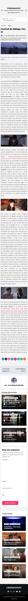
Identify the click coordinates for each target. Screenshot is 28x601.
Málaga (9, 25)
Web (3, 495)
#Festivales (11, 39)
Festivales (3, 25)
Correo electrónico (7, 488)
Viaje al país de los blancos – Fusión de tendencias (12, 543)
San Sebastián (14, 398)
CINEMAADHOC (14, 8)
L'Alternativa (20, 432)
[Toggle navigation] (2, 10)
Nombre (4, 481)
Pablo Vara (21, 311)
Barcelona (6, 432)
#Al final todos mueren (16, 38)
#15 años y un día (6, 38)
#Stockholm (17, 39)
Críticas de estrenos (15, 524)
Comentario (5, 459)
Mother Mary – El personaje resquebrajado (12, 527)
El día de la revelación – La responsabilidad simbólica (12, 574)
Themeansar (14, 598)
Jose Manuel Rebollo (10, 35)
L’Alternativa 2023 (8, 435)
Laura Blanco (9, 437)
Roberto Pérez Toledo (12, 311)
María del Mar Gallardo (11, 404)
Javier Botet (15, 308)
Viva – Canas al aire (10, 560)
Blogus (21, 596)
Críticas (6, 524)
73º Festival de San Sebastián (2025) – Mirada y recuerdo (12, 401)
